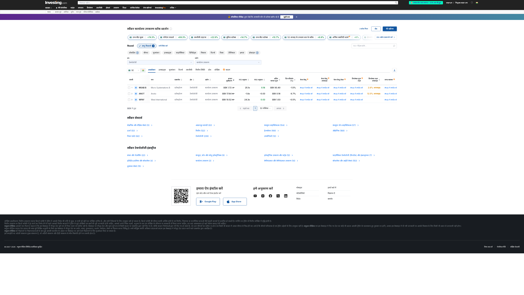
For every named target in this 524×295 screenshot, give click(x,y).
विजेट (298, 199)
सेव (376, 28)
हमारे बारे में (332, 187)
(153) (345, 161)
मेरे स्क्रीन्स (390, 28)
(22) (136, 155)
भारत (49, 12)
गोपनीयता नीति (501, 247)
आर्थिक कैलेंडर (135, 8)
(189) (339, 130)
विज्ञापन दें (331, 193)
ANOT (142, 94)
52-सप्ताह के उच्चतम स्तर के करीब (300, 37)
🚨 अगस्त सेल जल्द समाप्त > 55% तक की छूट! (426, 3)
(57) (344, 125)
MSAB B (142, 88)
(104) (274, 125)
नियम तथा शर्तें (488, 247)
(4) (140, 161)
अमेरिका (66, 12)
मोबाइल (299, 187)
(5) (138, 125)
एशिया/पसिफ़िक (88, 12)
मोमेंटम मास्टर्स (168, 37)
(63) (204, 125)
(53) (131, 130)
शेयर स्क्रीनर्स (147, 8)
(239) (202, 136)
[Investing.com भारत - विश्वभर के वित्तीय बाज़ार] (56, 3)
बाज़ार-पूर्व (58, 12)
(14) (279, 161)
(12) (270, 136)
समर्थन (330, 199)
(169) (270, 130)
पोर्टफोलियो (300, 193)
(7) (352, 155)
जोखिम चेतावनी (514, 247)
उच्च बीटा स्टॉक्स (262, 37)
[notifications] (472, 2)
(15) (134, 166)
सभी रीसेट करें (163, 46)
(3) (203, 161)
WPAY (141, 100)
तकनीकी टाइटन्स (200, 37)
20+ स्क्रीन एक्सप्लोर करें (384, 37)
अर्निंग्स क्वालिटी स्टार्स (340, 37)
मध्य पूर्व (78, 12)
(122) (200, 130)
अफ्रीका (97, 12)
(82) (133, 136)
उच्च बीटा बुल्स (138, 37)
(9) (210, 155)
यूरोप (72, 12)
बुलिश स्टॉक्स (231, 37)
